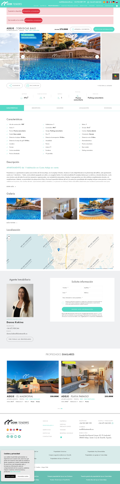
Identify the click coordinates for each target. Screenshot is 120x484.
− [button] (9, 239)
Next (97, 57)
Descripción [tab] (36, 108)
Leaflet (88, 268)
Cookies (38, 467)
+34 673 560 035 (104, 423)
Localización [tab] (84, 108)
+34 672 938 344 (13, 328)
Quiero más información (82, 309)
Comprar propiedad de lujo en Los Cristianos (60, 476)
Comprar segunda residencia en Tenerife (60, 455)
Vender (92, 5)
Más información (15, 471)
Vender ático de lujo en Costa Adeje (96, 480)
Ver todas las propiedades (20, 339)
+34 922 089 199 (80, 2)
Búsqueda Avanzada (31, 11)
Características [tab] (12, 108)
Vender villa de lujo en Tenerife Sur (60, 480)
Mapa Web (44, 467)
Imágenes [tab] (60, 108)
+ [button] (9, 236)
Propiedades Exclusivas (60, 451)
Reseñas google (66, 433)
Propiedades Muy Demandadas (96, 451)
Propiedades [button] (53, 5)
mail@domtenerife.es (65, 2)
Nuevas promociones (69, 5)
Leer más (10, 186)
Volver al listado (105, 85)
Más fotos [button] (11, 223)
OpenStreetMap (99, 268)
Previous (23, 57)
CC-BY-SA (110, 268)
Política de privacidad (73, 303)
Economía (108, 108)
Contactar (109, 5)
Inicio (36, 5)
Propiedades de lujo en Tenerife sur (60, 458)
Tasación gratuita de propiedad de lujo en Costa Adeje (96, 476)
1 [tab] (58, 408)
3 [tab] (61, 408)
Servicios (83, 5)
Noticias (99, 5)
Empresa (43, 5)
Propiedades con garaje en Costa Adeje (96, 455)
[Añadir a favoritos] (56, 363)
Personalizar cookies (23, 476)
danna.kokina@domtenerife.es (17, 333)
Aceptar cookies (10, 476)
